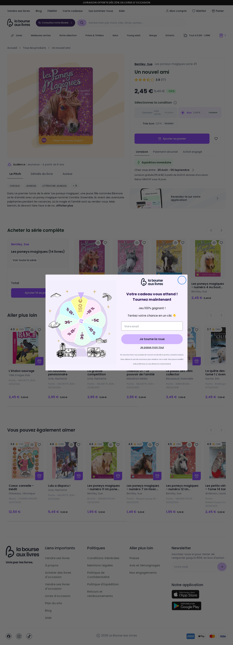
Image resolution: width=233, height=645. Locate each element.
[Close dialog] (182, 280)
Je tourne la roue (152, 339)
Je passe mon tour (152, 347)
